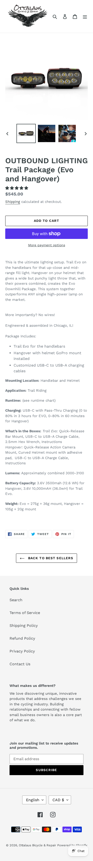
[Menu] (85, 16)
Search (16, 600)
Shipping (12, 202)
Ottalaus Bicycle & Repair (37, 845)
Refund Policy (22, 638)
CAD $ (58, 800)
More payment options (46, 245)
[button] (17, 188)
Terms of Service (25, 612)
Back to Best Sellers (50, 558)
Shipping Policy (24, 625)
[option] (26, 133)
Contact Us (20, 664)
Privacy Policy (22, 651)
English (32, 800)
